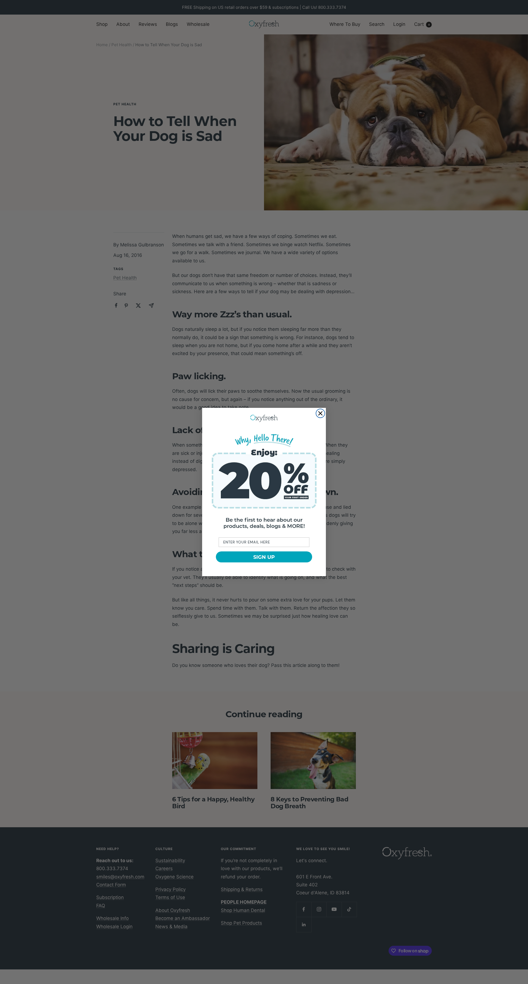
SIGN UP (264, 557)
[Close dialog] (320, 413)
